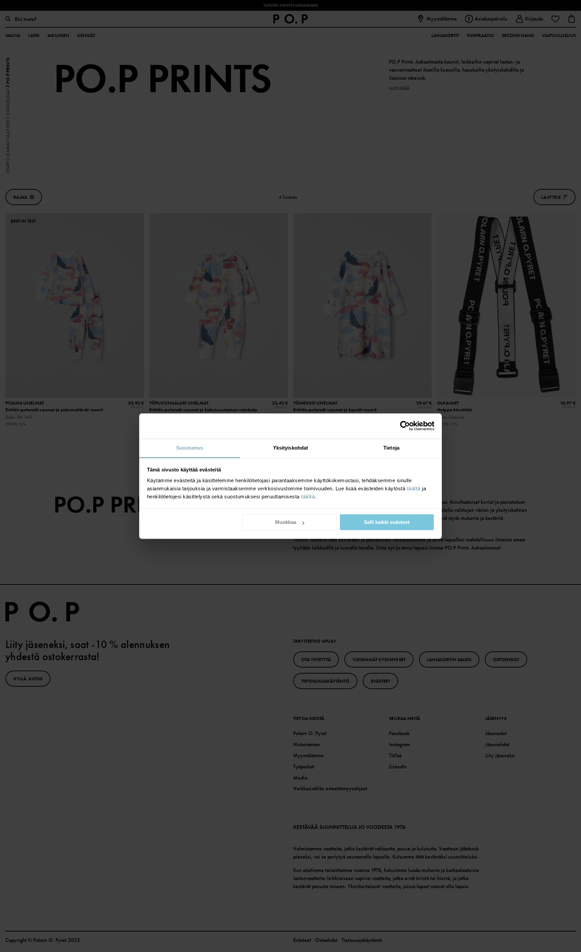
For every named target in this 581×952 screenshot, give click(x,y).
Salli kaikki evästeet (387, 522)
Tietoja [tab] (391, 448)
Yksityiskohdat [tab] (290, 448)
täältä (414, 488)
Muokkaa (285, 522)
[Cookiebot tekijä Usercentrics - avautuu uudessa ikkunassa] (405, 426)
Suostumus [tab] (189, 448)
